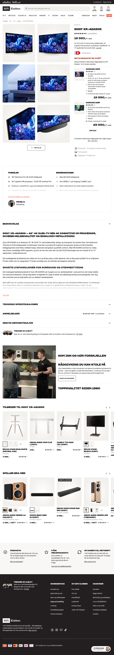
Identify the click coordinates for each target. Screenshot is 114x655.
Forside (5, 21)
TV (10, 21)
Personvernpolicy (56, 614)
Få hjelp (79, 334)
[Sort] (86, 444)
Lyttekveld (75, 601)
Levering (53, 606)
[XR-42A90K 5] (19, 124)
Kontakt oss (54, 589)
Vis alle (92, 130)
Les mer (31, 2)
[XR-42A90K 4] (53, 83)
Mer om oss (33, 630)
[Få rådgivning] (108, 649)
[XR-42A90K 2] (53, 43)
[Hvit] (10, 444)
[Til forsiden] (11, 8)
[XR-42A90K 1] (19, 43)
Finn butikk (75, 589)
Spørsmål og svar (56, 593)
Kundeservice (97, 2)
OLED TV (77, 25)
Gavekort (96, 589)
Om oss (74, 593)
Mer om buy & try (90, 562)
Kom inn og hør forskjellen (82, 358)
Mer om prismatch (16, 562)
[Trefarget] (5, 444)
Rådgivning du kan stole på (81, 367)
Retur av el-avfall (98, 606)
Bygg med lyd (107, 2)
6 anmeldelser (92, 33)
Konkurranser (76, 606)
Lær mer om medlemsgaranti (61, 566)
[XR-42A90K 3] (19, 83)
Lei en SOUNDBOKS (99, 601)
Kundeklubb (76, 597)
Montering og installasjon (101, 597)
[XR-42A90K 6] (53, 124)
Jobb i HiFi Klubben (78, 610)
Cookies (95, 614)
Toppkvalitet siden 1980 (79, 376)
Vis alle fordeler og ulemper (19, 197)
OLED (19, 21)
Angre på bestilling (57, 601)
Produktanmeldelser (100, 610)
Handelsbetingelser (57, 610)
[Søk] (26, 8)
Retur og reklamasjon (57, 597)
